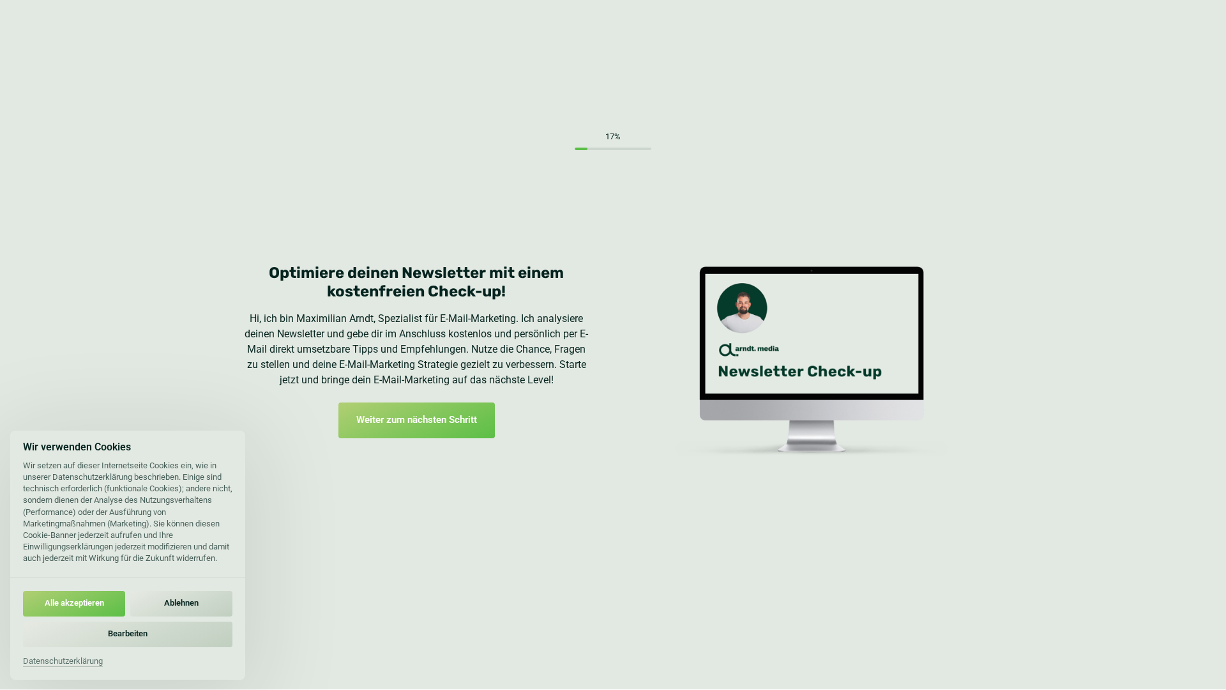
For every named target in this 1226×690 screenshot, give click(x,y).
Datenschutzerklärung (63, 662)
